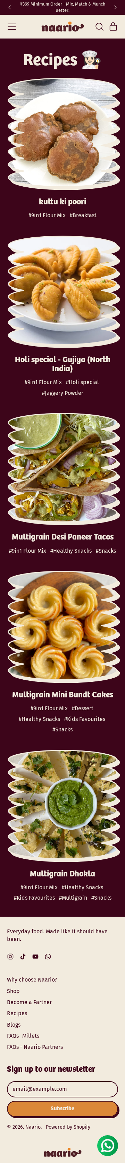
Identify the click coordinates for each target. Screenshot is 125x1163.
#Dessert (82, 708)
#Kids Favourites (84, 719)
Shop (13, 991)
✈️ (62, 10)
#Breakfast (83, 215)
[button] (99, 27)
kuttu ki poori (62, 202)
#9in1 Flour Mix (47, 215)
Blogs (13, 1024)
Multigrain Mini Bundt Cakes (62, 695)
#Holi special (82, 382)
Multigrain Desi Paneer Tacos (63, 537)
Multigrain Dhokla (62, 874)
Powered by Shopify (68, 1127)
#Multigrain (73, 897)
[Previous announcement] (9, 7)
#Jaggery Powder (62, 393)
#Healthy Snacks (71, 550)
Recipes (17, 1013)
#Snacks (106, 550)
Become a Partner (29, 1002)
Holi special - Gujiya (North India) (62, 364)
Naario (33, 1127)
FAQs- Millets (23, 1036)
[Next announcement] (115, 7)
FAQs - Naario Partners (35, 1047)
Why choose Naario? (32, 979)
